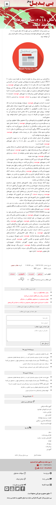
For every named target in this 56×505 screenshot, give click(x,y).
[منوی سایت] (6, 4)
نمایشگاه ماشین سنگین (43, 420)
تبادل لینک (20, 479)
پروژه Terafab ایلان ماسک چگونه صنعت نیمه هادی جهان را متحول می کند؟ (27, 360)
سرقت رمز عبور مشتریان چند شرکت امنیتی (36, 363)
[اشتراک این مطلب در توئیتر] (16, 283)
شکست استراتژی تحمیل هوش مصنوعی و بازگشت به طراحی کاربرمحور (28, 302)
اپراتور (40, 274)
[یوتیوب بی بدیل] (12, 488)
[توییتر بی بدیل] (17, 488)
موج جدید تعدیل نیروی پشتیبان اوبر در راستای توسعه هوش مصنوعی (28, 357)
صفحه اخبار (37, 455)
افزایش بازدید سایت (44, 437)
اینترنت (31, 274)
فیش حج (48, 415)
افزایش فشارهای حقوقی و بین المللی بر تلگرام (35, 387)
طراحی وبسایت (46, 435)
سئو (50, 432)
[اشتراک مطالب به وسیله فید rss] (12, 283)
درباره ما (47, 473)
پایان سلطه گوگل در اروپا (41, 292)
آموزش (49, 449)
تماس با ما (46, 479)
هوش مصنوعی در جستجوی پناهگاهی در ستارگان (34, 299)
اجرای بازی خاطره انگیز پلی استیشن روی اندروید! (34, 367)
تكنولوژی (22, 274)
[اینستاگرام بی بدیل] (6, 488)
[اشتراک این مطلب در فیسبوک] (20, 283)
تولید (49, 440)
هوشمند (10, 84)
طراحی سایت (47, 412)
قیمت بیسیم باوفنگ (44, 417)
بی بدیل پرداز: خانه (21, 455)
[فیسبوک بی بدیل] (22, 488)
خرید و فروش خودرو (44, 409)
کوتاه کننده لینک (45, 423)
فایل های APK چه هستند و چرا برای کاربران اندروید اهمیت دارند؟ (28, 383)
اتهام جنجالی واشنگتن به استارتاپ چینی (37, 390)
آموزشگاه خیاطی (46, 406)
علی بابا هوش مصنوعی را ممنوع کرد (38, 353)
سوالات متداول (19, 473)
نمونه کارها (46, 484)
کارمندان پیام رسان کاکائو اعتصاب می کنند (36, 296)
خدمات (27, 96)
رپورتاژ (49, 443)
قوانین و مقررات (18, 484)
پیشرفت (48, 446)
